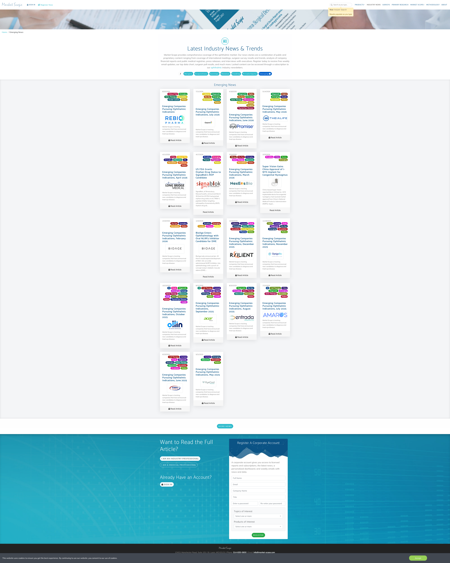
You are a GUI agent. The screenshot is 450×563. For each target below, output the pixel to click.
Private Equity (250, 74)
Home (4, 32)
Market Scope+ (417, 5)
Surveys (386, 5)
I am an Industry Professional (180, 458)
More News (225, 426)
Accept (418, 558)
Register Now (46, 5)
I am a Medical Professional (178, 465)
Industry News (374, 5)
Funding (236, 74)
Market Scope (12, 5)
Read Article (175, 140)
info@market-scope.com (264, 552)
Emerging (264, 74)
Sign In (31, 5)
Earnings (214, 74)
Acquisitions (201, 74)
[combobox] (341, 5)
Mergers (188, 74)
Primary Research (400, 5)
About (444, 5)
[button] (360, 5)
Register (258, 535)
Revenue (225, 74)
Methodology (433, 5)
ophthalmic (216, 67)
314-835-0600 (239, 552)
